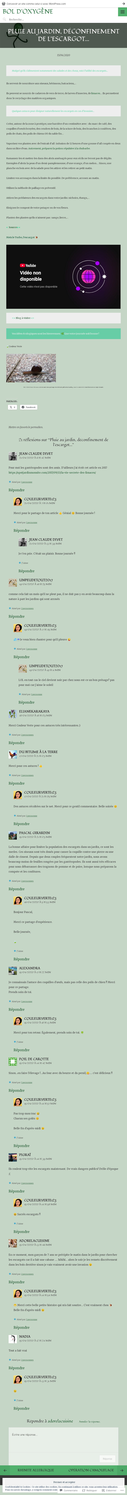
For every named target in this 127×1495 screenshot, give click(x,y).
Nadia (24, 1336)
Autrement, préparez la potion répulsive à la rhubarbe (59, 148)
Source (13, 227)
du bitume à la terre (38, 752)
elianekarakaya (34, 711)
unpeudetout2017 (36, 580)
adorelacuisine (34, 1241)
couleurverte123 (40, 499)
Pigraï (25, 1155)
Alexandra (29, 968)
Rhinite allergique (36, 1470)
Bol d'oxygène (27, 11)
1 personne (26, 482)
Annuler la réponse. (89, 1421)
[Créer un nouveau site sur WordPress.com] (63, 3)
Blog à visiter (23, 318)
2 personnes (27, 608)
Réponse (107, 1458)
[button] (31, 368)
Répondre (16, 490)
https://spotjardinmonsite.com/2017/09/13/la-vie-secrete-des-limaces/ (52, 472)
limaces (95, 93)
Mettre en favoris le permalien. (26, 427)
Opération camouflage (91, 1470)
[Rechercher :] (22, 19)
